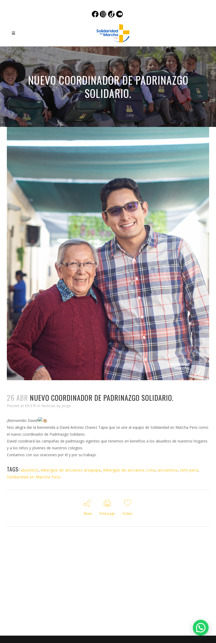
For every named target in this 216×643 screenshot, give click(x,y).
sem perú (189, 470)
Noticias (48, 405)
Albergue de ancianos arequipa (71, 470)
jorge (66, 405)
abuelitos (30, 470)
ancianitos (168, 470)
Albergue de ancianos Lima (129, 470)
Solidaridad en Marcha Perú (34, 476)
